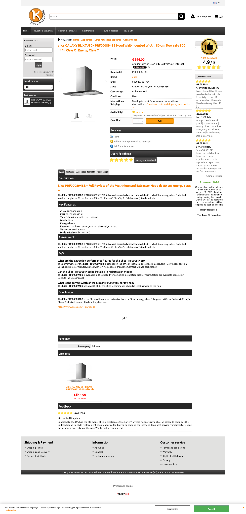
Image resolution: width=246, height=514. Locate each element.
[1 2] (138, 121)
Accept (211, 508)
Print (116, 136)
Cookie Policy (10, 510)
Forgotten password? (44, 71)
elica (134, 76)
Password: (29, 54)
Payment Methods (36, 455)
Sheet (61, 171)
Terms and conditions (173, 447)
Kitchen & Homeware (67, 30)
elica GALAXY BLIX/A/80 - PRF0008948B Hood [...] (41, 101)
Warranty (167, 451)
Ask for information (124, 146)
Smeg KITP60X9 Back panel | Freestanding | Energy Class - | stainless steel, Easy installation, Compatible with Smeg (208, 126)
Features (70, 171)
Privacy (166, 460)
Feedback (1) (103, 171)
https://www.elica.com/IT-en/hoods (76, 306)
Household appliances (43, 30)
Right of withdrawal (172, 455)
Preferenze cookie (123, 485)
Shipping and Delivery (38, 451)
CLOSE (243, 507)
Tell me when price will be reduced (132, 141)
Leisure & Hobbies (109, 30)
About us (99, 447)
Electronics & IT (89, 30)
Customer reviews (104, 455)
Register (50, 74)
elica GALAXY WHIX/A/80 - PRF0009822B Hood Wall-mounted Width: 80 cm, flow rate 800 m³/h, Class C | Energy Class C (80, 388)
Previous (60, 81)
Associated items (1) (85, 171)
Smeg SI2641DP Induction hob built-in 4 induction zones (208, 152)
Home (26, 30)
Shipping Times (35, 447)
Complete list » (214, 175)
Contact (99, 451)
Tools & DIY (128, 30)
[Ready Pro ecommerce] (123, 494)
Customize (172, 508)
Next (106, 81)
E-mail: (27, 45)
